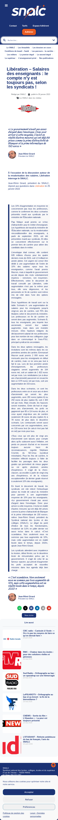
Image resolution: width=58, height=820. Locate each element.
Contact (13, 26)
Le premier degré (27, 55)
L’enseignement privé (27, 58)
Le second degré (44, 55)
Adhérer (29, 32)
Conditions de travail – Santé (17, 51)
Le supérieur (10, 58)
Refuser (29, 799)
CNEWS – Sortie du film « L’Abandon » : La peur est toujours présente (35, 718)
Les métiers (12, 55)
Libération (40, 186)
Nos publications (46, 58)
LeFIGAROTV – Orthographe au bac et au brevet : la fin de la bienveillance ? (38, 696)
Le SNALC (10, 48)
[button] (19, 608)
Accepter (29, 792)
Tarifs (24, 26)
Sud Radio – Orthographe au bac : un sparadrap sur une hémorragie (39, 674)
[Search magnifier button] (4, 40)
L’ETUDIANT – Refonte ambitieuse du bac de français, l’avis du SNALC (39, 739)
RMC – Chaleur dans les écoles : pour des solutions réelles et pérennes (38, 654)
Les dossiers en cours (42, 48)
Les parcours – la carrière (42, 51)
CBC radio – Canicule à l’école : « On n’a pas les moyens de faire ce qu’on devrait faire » (39, 633)
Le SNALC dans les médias (30, 98)
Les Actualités (24, 48)
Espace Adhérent (41, 26)
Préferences (29, 807)
